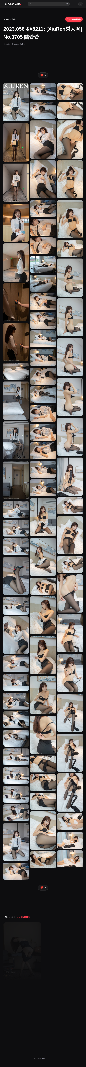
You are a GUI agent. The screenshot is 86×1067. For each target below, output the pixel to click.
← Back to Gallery (10, 19)
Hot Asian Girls (12, 3)
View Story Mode (74, 19)
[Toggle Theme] (80, 4)
